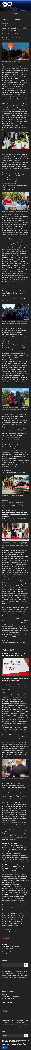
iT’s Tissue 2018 (8, 650)
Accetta (4, 1047)
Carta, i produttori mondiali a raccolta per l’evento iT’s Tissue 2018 (14, 505)
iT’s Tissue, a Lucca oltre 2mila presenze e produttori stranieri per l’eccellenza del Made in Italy (15, 28)
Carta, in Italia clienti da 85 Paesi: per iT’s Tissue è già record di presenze (14, 293)
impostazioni (22, 1044)
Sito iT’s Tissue (6, 470)
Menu (16, 13)
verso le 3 (10, 275)
